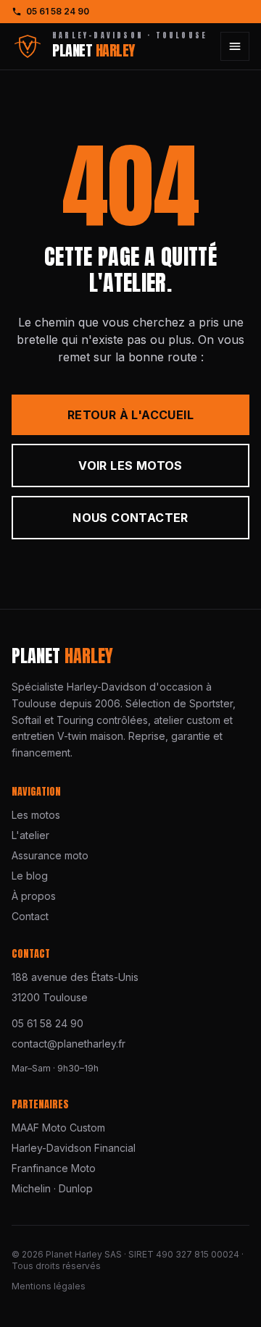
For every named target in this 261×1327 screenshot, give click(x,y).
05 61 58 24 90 (57, 11)
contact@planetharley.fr (68, 1043)
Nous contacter (130, 517)
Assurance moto (50, 855)
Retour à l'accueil (130, 415)
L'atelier (30, 835)
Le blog (30, 875)
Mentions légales (49, 1286)
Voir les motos (130, 465)
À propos (34, 896)
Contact (30, 916)
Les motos (36, 815)
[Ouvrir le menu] (234, 46)
